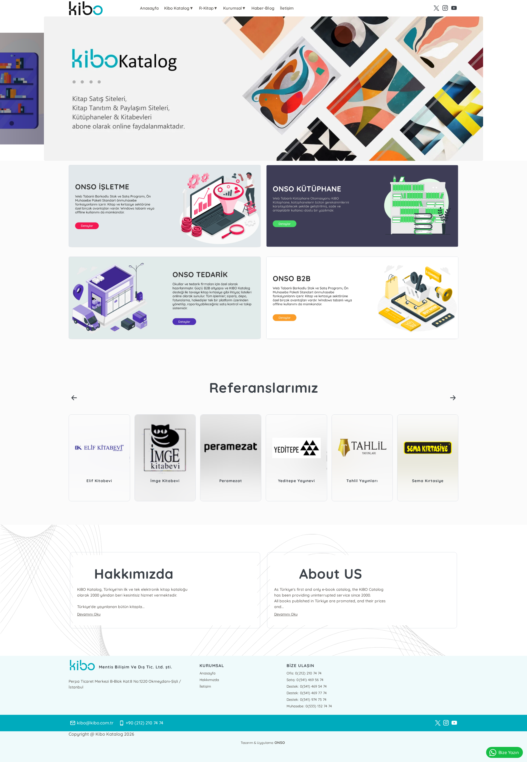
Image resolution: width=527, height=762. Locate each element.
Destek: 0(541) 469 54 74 (306, 686)
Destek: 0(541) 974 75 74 (306, 699)
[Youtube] (454, 723)
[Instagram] (446, 723)
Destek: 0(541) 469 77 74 (306, 693)
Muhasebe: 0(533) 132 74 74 (309, 706)
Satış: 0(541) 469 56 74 (305, 679)
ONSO (279, 742)
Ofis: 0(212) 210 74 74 (304, 673)
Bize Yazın (508, 752)
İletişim (287, 8)
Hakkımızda (209, 679)
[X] (438, 723)
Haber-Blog (262, 8)
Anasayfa (149, 8)
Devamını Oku (88, 614)
